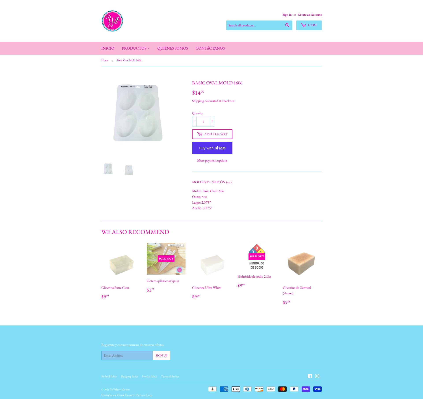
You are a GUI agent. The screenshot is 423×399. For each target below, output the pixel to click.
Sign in (287, 15)
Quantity (197, 113)
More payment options (212, 160)
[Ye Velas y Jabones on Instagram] (317, 376)
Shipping (198, 100)
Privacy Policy (149, 376)
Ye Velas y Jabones (120, 389)
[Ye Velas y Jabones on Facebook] (310, 376)
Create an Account (310, 15)
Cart (312, 25)
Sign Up (161, 355)
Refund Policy (109, 376)
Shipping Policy (129, 376)
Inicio (107, 48)
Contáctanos (210, 48)
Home (104, 60)
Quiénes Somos (172, 48)
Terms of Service (170, 376)
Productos (134, 48)
